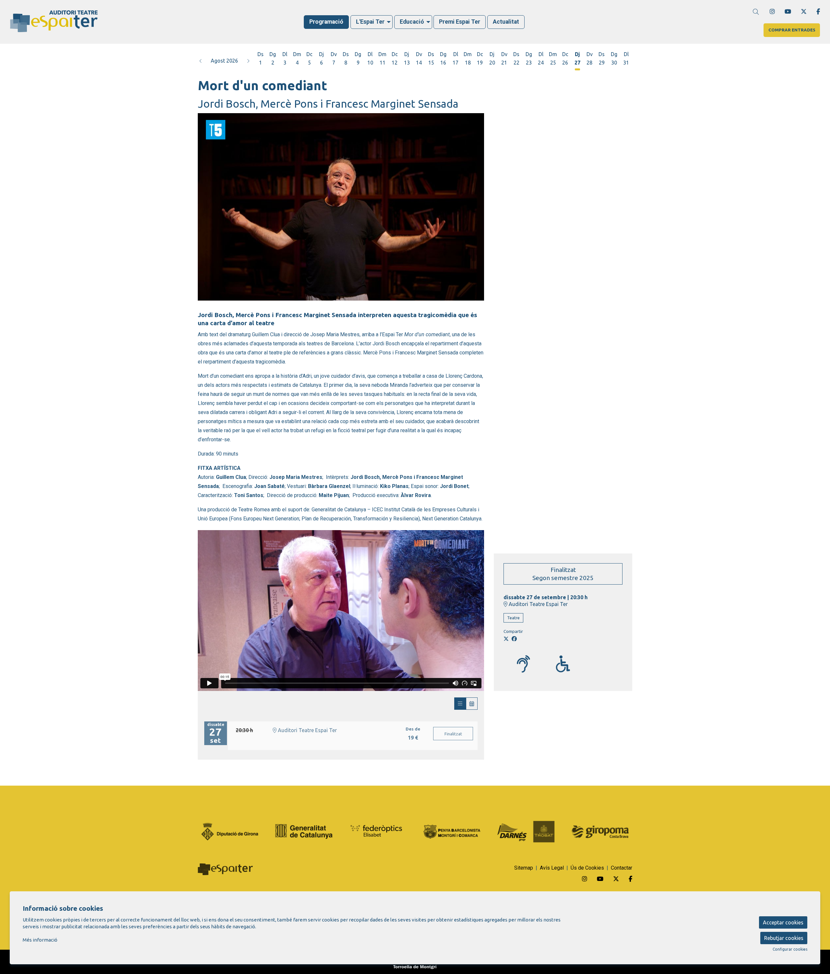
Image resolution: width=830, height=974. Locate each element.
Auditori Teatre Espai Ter (537, 604)
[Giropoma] (600, 831)
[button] (200, 60)
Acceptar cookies (783, 922)
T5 (208, 122)
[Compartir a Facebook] (514, 638)
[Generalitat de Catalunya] (304, 831)
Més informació (40, 940)
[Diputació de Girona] (230, 831)
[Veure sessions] (460, 703)
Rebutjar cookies (783, 938)
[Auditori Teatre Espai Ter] (142, 23)
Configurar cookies (790, 949)
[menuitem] (772, 11)
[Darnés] (526, 831)
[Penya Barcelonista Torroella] (452, 831)
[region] (341, 207)
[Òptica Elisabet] (378, 831)
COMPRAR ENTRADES (791, 30)
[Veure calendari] (472, 703)
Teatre (513, 617)
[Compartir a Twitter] (506, 638)
